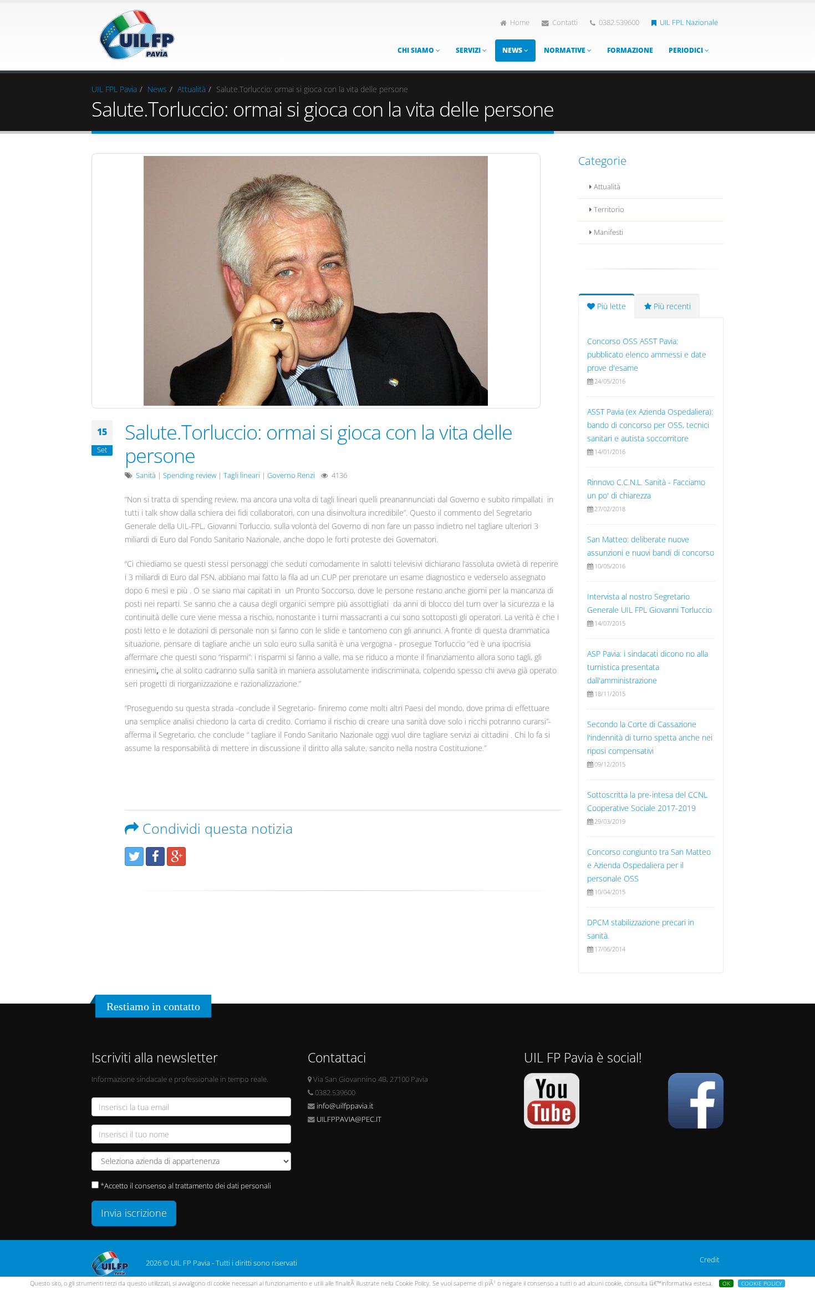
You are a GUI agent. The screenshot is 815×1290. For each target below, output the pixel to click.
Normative (565, 50)
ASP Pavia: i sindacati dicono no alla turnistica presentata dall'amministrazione (647, 667)
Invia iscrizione (134, 1213)
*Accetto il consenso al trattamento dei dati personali (185, 1186)
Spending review (189, 475)
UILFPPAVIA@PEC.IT (349, 1119)
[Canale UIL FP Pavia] (551, 1100)
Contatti (565, 22)
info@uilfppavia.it (345, 1106)
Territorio (608, 209)
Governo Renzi (291, 475)
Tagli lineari (241, 475)
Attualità (191, 89)
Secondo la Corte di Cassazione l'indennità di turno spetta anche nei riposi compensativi (649, 737)
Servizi (469, 50)
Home (519, 22)
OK (726, 1283)
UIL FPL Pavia (114, 89)
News (513, 50)
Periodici (687, 50)
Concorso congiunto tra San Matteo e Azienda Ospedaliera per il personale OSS (649, 865)
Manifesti (607, 232)
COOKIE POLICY (761, 1283)
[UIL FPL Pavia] (136, 32)
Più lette (610, 306)
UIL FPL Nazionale (689, 22)
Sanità (146, 475)
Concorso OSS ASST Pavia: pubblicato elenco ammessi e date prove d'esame (646, 354)
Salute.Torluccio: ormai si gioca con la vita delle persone (318, 443)
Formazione (630, 50)
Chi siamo (417, 50)
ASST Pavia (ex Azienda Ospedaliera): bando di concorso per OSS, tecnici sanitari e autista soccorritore (650, 425)
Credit (709, 1259)
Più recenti (671, 306)
